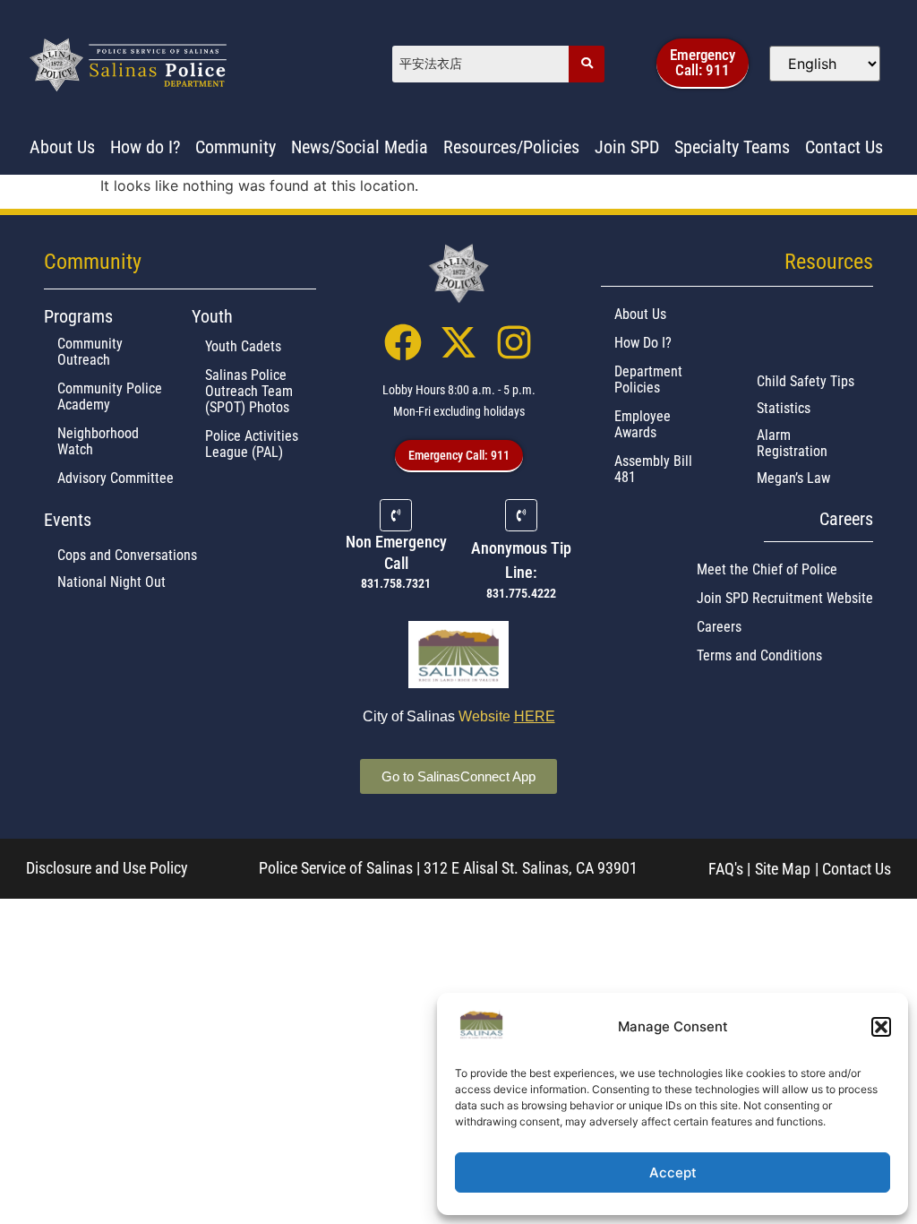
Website (506, 716)
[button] (881, 1027)
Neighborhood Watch (98, 441)
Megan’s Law (793, 478)
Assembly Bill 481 (653, 469)
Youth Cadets (243, 346)
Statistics (783, 408)
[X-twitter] (458, 342)
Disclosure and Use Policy (107, 867)
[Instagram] (514, 342)
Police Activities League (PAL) (251, 444)
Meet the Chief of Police (767, 569)
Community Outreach (90, 351)
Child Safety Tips (805, 381)
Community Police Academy (109, 396)
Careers (719, 626)
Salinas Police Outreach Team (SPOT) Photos (249, 391)
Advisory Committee (115, 478)
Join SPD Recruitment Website (785, 598)
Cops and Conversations (127, 555)
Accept (673, 1172)
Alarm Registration (792, 443)
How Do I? (643, 342)
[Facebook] (403, 342)
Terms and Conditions (759, 655)
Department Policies (648, 379)
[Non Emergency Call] (396, 515)
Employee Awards (642, 424)
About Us (640, 314)
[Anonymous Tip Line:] (521, 515)
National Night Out (111, 581)
